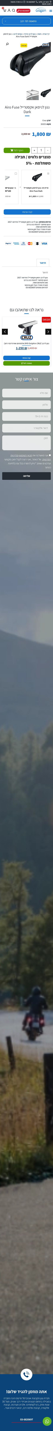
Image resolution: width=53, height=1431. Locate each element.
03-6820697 (26, 1419)
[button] (50, 10)
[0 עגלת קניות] (4, 10)
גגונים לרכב (17, 34)
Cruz (44, 120)
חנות (39, 34)
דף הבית (46, 34)
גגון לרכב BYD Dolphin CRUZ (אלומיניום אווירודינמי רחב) (26, 343)
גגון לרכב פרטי (30, 34)
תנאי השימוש (25, 455)
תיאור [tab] (43, 263)
